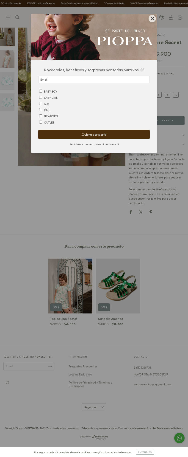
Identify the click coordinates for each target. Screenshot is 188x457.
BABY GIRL (51, 97)
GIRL (47, 110)
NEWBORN (51, 116)
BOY (47, 104)
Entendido (145, 452)
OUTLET (49, 122)
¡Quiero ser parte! (94, 135)
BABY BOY (50, 91)
